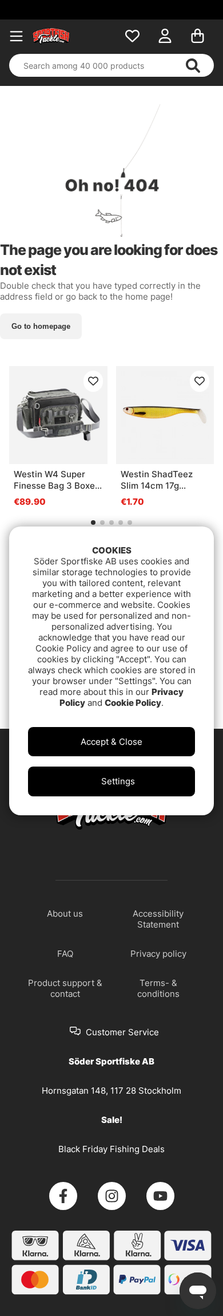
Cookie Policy (133, 702)
